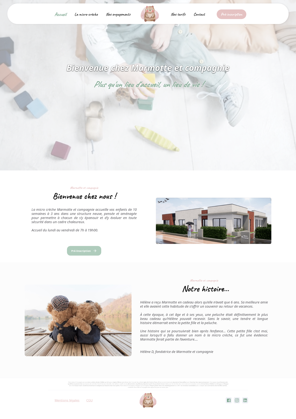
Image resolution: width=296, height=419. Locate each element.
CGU (89, 400)
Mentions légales (67, 400)
